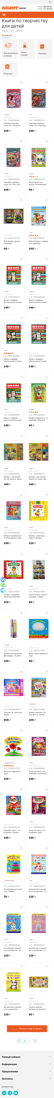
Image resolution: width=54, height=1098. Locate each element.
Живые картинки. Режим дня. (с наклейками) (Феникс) (37, 713)
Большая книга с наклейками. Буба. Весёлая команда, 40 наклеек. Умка (37, 831)
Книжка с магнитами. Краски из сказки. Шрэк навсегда (38, 478)
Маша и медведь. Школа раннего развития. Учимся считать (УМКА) (13, 301)
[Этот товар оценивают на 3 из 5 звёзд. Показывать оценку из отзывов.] (33, 176)
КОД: (6, 120)
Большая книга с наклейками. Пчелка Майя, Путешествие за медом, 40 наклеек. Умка (13, 831)
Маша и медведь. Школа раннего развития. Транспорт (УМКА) (38, 301)
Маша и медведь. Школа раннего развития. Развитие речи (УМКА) (13, 360)
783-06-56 (44, 7)
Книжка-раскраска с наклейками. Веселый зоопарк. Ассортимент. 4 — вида (38, 419)
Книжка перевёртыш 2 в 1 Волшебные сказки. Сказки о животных (13, 537)
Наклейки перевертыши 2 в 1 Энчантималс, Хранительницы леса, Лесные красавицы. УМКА (13, 124)
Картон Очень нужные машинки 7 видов (38, 596)
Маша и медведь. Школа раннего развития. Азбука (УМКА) (13, 419)
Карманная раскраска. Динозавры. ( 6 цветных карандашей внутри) (13, 655)
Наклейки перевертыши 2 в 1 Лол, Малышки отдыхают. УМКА (13, 183)
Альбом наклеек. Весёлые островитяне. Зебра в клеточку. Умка (38, 1008)
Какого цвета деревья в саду (38, 655)
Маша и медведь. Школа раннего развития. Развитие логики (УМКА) (38, 360)
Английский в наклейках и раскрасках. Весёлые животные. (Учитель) (12, 1008)
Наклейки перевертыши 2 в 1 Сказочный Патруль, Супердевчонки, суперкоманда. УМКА (38, 124)
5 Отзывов (6, 38)
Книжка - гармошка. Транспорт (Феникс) (12, 596)
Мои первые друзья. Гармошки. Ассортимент (12, 242)
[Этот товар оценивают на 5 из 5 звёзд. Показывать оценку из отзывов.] (33, 235)
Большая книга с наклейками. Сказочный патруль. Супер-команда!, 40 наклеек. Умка (38, 772)
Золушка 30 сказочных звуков (13, 713)
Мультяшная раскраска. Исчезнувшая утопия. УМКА (37, 183)
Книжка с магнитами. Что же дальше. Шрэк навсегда (12, 478)
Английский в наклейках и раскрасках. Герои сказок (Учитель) (38, 949)
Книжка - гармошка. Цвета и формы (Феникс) (37, 537)
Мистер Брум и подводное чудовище (38, 242)
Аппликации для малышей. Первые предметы (13, 890)
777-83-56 (44, 9)
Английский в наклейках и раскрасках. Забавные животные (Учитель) (12, 949)
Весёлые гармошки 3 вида (12, 772)
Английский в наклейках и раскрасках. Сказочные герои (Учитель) (38, 890)
